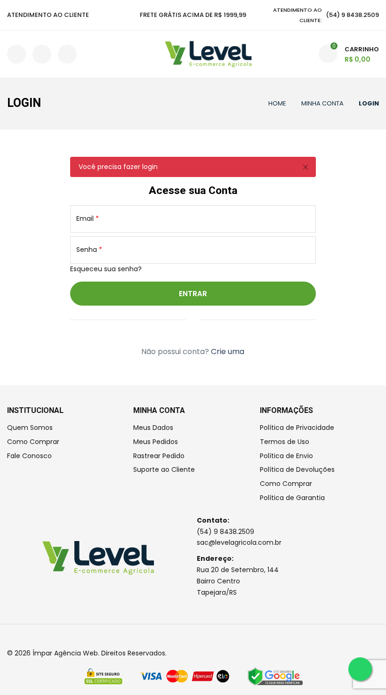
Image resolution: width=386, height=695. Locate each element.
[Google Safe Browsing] (275, 675)
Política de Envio (286, 456)
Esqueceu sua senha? (106, 269)
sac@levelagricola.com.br (239, 542)
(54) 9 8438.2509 (225, 531)
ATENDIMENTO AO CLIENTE (48, 14)
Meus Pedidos (155, 441)
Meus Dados (153, 427)
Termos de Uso (284, 441)
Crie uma (227, 351)
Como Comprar (33, 441)
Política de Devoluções (297, 469)
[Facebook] (9, 637)
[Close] (305, 167)
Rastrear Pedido (159, 456)
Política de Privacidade (297, 427)
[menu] (17, 54)
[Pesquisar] (41, 54)
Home (277, 103)
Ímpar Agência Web (65, 653)
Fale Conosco (29, 456)
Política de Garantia (292, 497)
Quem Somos (30, 427)
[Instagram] (21, 637)
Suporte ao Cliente (164, 469)
